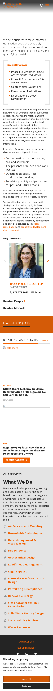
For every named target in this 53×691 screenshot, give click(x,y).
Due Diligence (17, 550)
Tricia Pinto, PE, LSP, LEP (26, 284)
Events (6, 444)
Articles (7, 385)
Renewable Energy (20, 596)
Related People (13, 301)
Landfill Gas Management (25, 564)
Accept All (27, 679)
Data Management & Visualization (22, 541)
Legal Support (17, 571)
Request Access (15, 460)
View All (46, 340)
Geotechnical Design (22, 557)
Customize (26, 686)
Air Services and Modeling (25, 526)
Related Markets (14, 308)
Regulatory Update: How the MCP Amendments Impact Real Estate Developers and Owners (24, 450)
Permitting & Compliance (25, 589)
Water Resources (19, 627)
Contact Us (26, 641)
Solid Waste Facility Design (26, 613)
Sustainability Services (23, 620)
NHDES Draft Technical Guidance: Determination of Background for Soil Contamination (24, 392)
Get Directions (25, 648)
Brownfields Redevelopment (27, 533)
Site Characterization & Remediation (24, 604)
